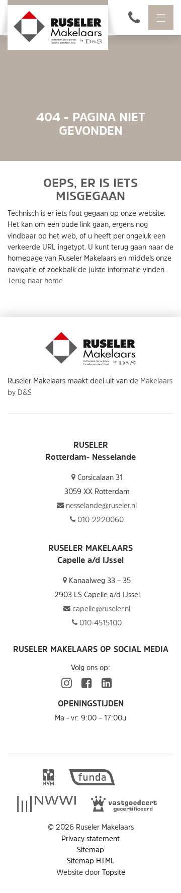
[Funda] (92, 778)
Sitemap (90, 849)
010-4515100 (99, 622)
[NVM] (48, 778)
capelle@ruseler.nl (100, 608)
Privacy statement (90, 838)
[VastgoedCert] (124, 805)
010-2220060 (99, 519)
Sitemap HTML (91, 860)
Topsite (113, 872)
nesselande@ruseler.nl (100, 505)
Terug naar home (35, 280)
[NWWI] (46, 805)
